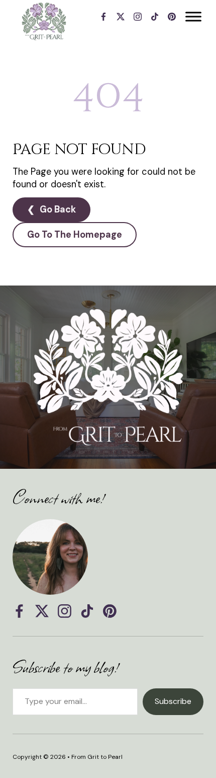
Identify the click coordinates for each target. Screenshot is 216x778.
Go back (58, 209)
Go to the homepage (74, 235)
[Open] (193, 16)
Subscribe (173, 701)
